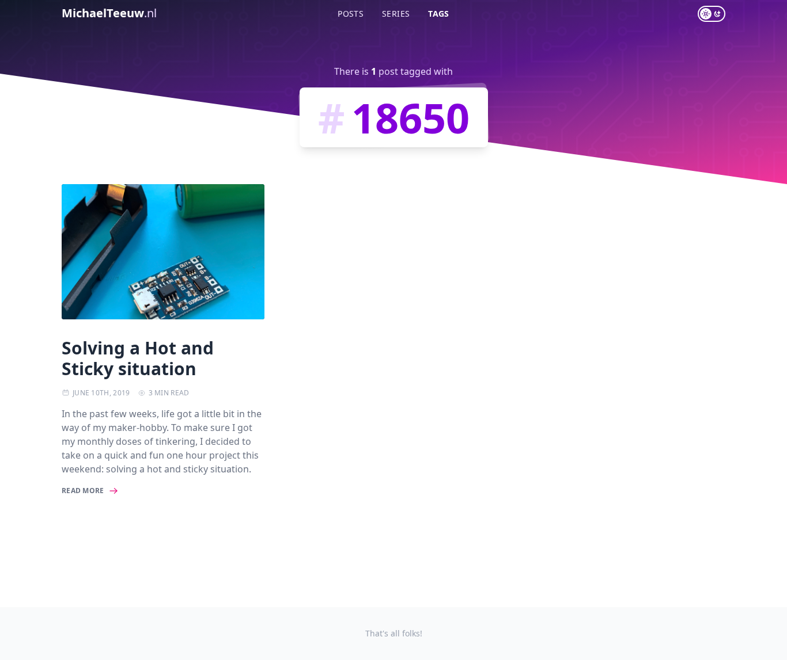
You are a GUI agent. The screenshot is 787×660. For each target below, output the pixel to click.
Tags (438, 13)
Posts (351, 13)
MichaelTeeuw (109, 13)
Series (396, 13)
